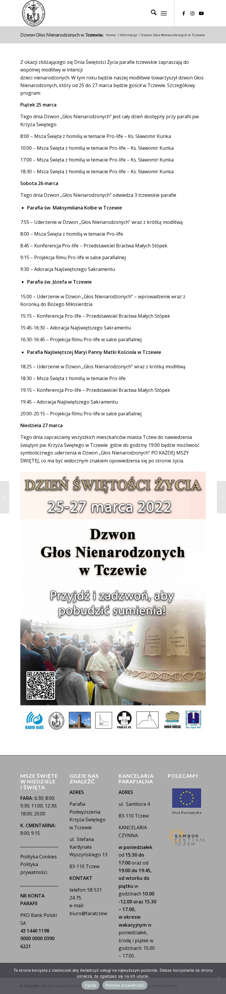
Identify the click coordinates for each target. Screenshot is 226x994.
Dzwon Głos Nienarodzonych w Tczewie (61, 34)
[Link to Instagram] (192, 13)
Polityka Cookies (38, 856)
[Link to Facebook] (183, 13)
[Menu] (164, 13)
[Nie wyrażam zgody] (219, 978)
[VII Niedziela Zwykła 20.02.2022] (4, 497)
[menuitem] (151, 13)
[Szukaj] (151, 13)
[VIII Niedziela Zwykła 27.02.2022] (221, 497)
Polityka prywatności (124, 985)
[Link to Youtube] (201, 13)
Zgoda (90, 985)
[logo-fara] (33, 13)
